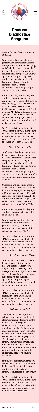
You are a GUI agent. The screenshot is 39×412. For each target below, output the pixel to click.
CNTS (11, 407)
